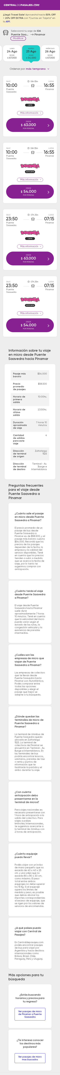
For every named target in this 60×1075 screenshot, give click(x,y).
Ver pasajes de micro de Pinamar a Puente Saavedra (30, 1014)
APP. (8, 22)
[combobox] (37, 69)
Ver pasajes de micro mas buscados (30, 1058)
